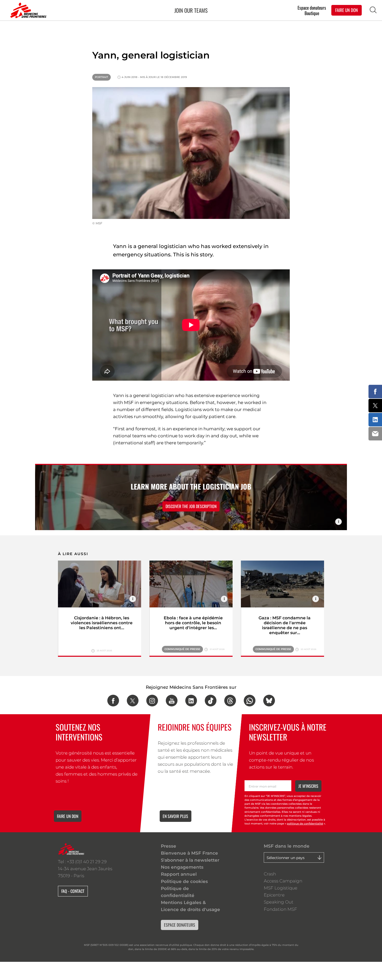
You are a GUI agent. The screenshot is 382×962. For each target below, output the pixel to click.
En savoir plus (175, 816)
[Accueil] (27, 10)
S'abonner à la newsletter (190, 860)
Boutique (312, 13)
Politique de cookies (184, 881)
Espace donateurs (312, 7)
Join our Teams (191, 10)
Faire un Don (346, 10)
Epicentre (274, 895)
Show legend (338, 521)
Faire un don (67, 816)
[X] (133, 700)
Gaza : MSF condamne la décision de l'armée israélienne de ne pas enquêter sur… (285, 625)
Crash (270, 873)
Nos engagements (182, 867)
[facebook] (113, 700)
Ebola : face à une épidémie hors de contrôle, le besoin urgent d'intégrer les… (193, 622)
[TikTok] (210, 700)
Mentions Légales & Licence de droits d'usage (190, 906)
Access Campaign (283, 880)
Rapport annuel (179, 874)
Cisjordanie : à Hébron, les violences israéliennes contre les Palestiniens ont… (102, 622)
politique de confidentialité (305, 823)
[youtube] (171, 700)
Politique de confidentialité (177, 892)
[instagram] (152, 700)
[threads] (230, 700)
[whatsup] (249, 700)
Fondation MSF (280, 909)
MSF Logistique (280, 887)
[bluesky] (269, 700)
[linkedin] (191, 700)
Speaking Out (278, 902)
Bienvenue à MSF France (189, 853)
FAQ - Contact (72, 891)
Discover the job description (191, 506)
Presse (168, 846)
